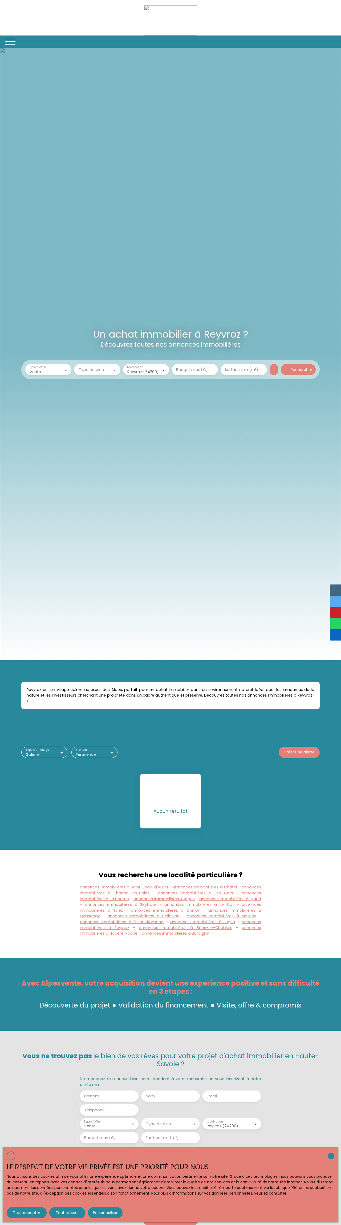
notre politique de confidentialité (37, 1199)
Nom (150, 1096)
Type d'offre (37, 367)
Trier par (81, 750)
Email (212, 1096)
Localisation (135, 367)
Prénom (91, 1096)
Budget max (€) (192, 369)
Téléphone (94, 1110)
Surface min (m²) (241, 369)
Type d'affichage (37, 750)
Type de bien (91, 369)
